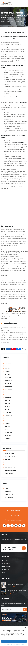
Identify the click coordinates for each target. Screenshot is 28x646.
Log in (6, 489)
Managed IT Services (10, 462)
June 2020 (7, 421)
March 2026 (8, 377)
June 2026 (7, 369)
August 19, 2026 (11, 593)
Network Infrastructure (11, 465)
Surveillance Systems (10, 470)
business (9, 81)
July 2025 (7, 400)
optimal (10, 160)
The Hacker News (10, 323)
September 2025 (9, 395)
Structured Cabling (10, 468)
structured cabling (19, 142)
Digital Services (5, 569)
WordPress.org (9, 497)
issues (5, 89)
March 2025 (8, 412)
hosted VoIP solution (18, 233)
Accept (14, 641)
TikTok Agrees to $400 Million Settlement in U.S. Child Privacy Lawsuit (13, 328)
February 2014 (8, 438)
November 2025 (8, 389)
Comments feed (9, 494)
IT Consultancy (5, 563)
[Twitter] (8, 525)
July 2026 (7, 366)
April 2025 (7, 409)
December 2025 (8, 386)
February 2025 (8, 415)
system (9, 107)
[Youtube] (16, 525)
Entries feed (8, 491)
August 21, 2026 (11, 586)
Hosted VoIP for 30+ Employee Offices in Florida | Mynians (17, 591)
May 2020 (7, 424)
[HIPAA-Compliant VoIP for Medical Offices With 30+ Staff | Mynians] (3, 585)
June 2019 (7, 426)
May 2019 (7, 429)
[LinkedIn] (12, 525)
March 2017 (8, 435)
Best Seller (4, 572)
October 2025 (8, 392)
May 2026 (7, 371)
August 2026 (8, 363)
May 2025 (7, 406)
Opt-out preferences (8, 644)
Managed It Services (7, 561)
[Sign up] (25, 609)
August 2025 (8, 398)
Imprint (22, 644)
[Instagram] (20, 525)
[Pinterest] (23, 525)
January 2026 (8, 383)
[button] (26, 628)
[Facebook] (4, 525)
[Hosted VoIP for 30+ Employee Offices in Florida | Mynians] (3, 592)
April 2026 (7, 374)
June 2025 (7, 403)
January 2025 (8, 418)
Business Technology (10, 453)
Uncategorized (9, 473)
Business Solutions (6, 566)
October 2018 (8, 432)
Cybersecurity (8, 459)
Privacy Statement (16, 644)
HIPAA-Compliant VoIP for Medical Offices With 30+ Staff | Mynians (16, 583)
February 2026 (8, 380)
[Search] (21, 3)
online (2, 280)
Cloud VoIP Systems (10, 456)
